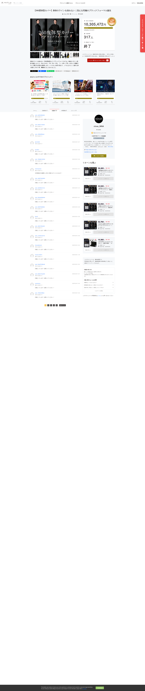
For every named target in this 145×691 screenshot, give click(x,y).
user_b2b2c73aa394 (40, 274)
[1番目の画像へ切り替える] (34, 55)
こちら (99, 295)
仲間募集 (64, 110)
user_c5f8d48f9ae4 (39, 134)
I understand (99, 688)
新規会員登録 (140, 3)
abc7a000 (37, 142)
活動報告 (44, 110)
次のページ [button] (62, 305)
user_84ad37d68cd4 (40, 264)
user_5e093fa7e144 (40, 188)
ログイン (134, 3)
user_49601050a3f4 (40, 226)
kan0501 (37, 149)
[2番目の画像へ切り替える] (44, 55)
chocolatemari (38, 245)
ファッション (74, 14)
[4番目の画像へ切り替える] (64, 55)
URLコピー (59, 71)
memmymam (38, 168)
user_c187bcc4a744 (40, 235)
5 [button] (56, 305)
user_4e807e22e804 (40, 178)
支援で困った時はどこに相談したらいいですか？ (94, 287)
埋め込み (68, 71)
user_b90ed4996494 (40, 197)
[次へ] (77, 35)
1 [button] (45, 305)
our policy (84, 688)
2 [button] (48, 305)
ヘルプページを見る (99, 290)
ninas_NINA (66, 14)
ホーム (35, 110)
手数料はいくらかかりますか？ (90, 282)
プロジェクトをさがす (80, 3)
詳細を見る (87, 178)
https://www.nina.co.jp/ (91, 149)
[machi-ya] (6, 3)
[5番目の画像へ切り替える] (74, 55)
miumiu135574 (38, 254)
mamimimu (37, 283)
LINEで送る (51, 71)
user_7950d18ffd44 (39, 293)
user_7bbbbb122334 (40, 159)
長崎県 (81, 14)
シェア (43, 71)
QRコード (76, 71)
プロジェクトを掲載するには (66, 3)
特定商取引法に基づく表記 (90, 152)
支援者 (54, 110)
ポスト (34, 71)
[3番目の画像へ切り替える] (54, 55)
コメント (73, 110)
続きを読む (110, 146)
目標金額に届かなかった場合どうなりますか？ (93, 285)
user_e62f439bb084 (40, 115)
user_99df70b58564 (40, 207)
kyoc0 (36, 216)
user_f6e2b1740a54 (40, 124)
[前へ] (32, 35)
